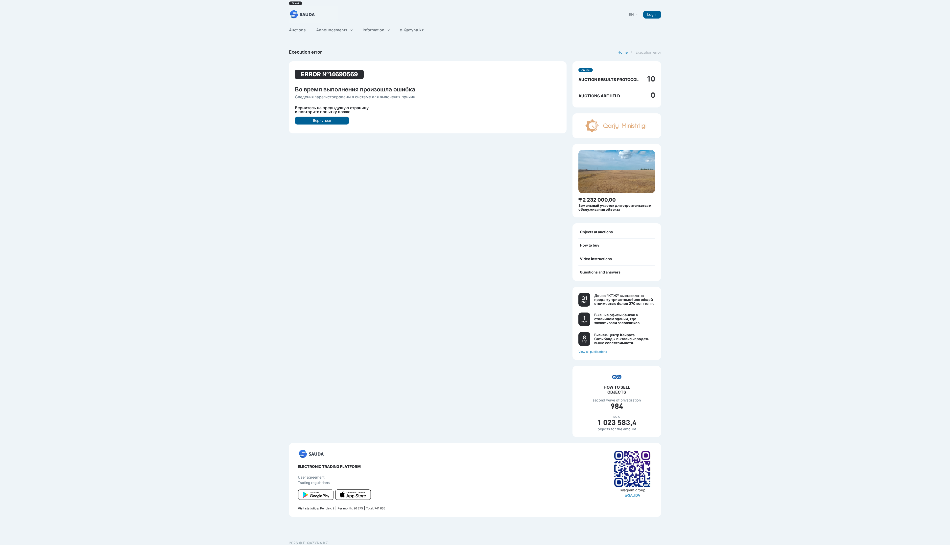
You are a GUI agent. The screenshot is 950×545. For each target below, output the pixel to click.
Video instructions (596, 259)
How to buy (589, 245)
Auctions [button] (297, 29)
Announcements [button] (332, 29)
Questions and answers (600, 272)
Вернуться (322, 120)
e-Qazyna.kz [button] (412, 29)
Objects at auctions (596, 232)
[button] (633, 14)
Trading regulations (314, 483)
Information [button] (374, 29)
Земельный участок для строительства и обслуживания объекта (614, 207)
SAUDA (634, 495)
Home (623, 52)
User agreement (311, 477)
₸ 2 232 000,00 (597, 200)
